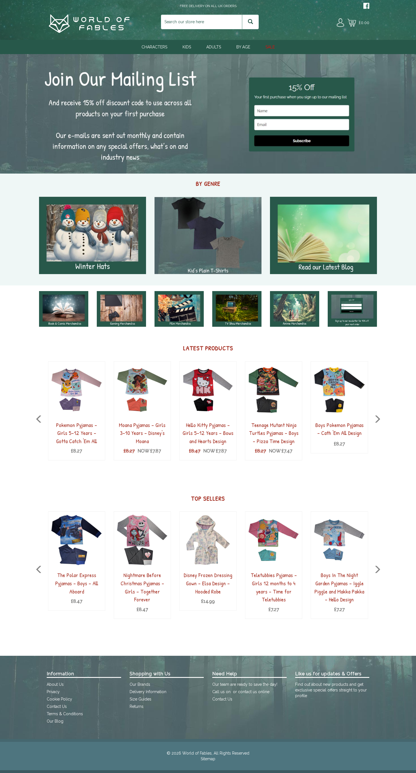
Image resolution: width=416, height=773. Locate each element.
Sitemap (208, 759)
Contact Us (57, 706)
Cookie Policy (59, 699)
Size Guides (140, 699)
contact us (247, 691)
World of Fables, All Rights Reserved (215, 753)
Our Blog (55, 721)
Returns (136, 706)
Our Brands (140, 684)
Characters (154, 47)
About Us (55, 684)
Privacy (53, 691)
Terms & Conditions (65, 714)
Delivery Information (148, 691)
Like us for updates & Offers (328, 673)
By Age (243, 47)
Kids (187, 47)
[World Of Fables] (89, 31)
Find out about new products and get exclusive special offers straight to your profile (331, 690)
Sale (270, 47)
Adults (213, 47)
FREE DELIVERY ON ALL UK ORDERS (208, 6)
